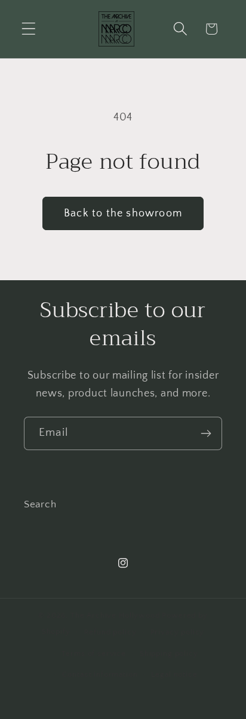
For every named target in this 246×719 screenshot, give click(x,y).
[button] (29, 29)
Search (40, 504)
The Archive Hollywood (115, 615)
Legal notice (174, 674)
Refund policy (110, 632)
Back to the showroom (123, 213)
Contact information (99, 674)
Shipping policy (169, 653)
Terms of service (93, 653)
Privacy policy (177, 632)
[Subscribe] (206, 433)
